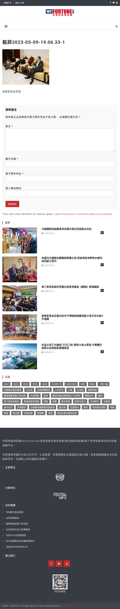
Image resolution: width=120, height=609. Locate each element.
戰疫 (100, 395)
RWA (92, 384)
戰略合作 (89, 395)
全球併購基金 (43, 389)
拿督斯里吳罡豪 (31, 401)
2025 (35, 384)
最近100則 (19, 3)
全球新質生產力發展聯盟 (18, 529)
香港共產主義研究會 (67, 413)
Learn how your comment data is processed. (83, 214)
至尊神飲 (28, 413)
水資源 (106, 401)
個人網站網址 (13, 188)
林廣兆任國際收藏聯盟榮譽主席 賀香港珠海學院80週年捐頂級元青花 (72, 260)
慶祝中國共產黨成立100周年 (66, 395)
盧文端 (62, 407)
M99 (83, 384)
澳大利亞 (8, 407)
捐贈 (46, 401)
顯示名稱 (11, 158)
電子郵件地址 (14, 173)
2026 (44, 384)
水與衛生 (94, 401)
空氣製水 (74, 407)
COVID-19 (57, 384)
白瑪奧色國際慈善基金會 (42, 407)
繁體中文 (8, 3)
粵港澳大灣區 (98, 407)
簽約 (85, 407)
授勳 (54, 401)
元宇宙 (29, 389)
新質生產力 (80, 401)
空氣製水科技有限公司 (17, 546)
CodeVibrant (66, 605)
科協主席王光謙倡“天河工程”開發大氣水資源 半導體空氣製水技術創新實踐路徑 (72, 346)
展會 (46, 395)
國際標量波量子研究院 (15, 395)
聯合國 (16, 413)
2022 (6, 384)
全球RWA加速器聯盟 (16, 535)
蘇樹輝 (40, 413)
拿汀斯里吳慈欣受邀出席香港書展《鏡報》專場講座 (70, 286)
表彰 (50, 413)
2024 (25, 384)
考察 (112, 407)
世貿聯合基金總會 (12, 389)
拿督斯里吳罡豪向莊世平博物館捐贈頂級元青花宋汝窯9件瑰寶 (72, 317)
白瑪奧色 (21, 407)
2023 (15, 384)
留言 (9, 126)
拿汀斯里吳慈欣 (11, 401)
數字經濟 (65, 401)
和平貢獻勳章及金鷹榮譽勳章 (20, 540)
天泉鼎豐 (34, 395)
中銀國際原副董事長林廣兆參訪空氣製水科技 (67, 229)
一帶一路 (103, 384)
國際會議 (92, 389)
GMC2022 (71, 384)
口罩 (70, 389)
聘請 (6, 413)
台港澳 (80, 389)
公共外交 (59, 389)
